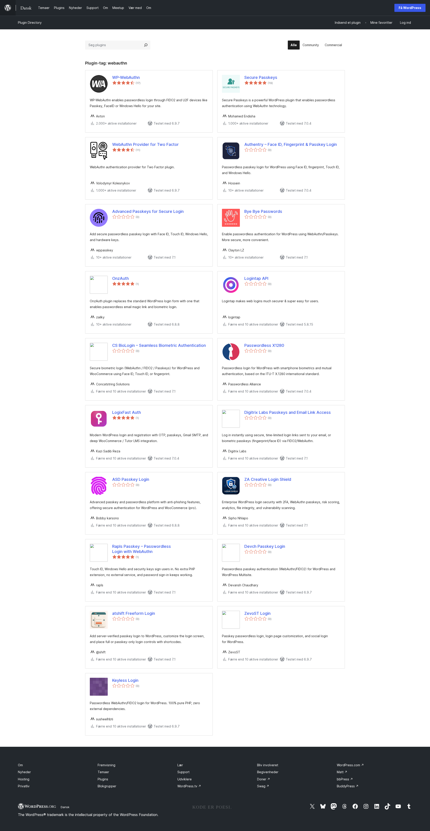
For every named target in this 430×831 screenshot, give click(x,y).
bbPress (345, 779)
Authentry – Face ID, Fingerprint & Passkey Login (290, 144)
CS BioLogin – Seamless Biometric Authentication (159, 345)
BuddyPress (348, 786)
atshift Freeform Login (133, 613)
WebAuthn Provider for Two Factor (145, 144)
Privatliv (24, 786)
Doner (263, 779)
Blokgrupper (107, 786)
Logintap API (256, 278)
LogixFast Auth (126, 412)
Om (20, 765)
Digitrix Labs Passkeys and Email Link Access (287, 412)
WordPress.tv (189, 786)
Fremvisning (106, 765)
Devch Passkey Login (264, 546)
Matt (342, 772)
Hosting (23, 779)
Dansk (65, 807)
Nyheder (24, 772)
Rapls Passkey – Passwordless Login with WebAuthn (141, 549)
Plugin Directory (30, 22)
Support (183, 772)
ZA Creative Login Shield (267, 479)
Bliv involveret (267, 765)
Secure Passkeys (260, 77)
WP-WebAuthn (126, 77)
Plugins (103, 779)
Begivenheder (267, 772)
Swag (263, 786)
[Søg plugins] (145, 45)
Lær (180, 765)
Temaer (103, 772)
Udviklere (184, 779)
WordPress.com (350, 765)
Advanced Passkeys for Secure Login (148, 211)
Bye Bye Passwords (263, 211)
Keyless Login (125, 680)
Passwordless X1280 (264, 345)
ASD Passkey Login (130, 479)
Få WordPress (410, 8)
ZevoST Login (257, 613)
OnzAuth (120, 278)
